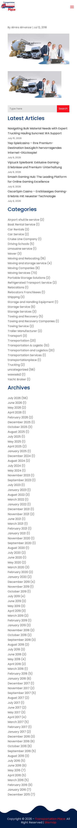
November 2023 (19, 475)
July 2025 (14, 437)
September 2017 (19, 693)
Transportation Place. (50, 819)
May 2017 (14, 712)
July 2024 (14, 466)
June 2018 (14, 654)
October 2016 (17, 746)
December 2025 (19, 422)
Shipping (14, 297)
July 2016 (14, 761)
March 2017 (16, 722)
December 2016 (19, 736)
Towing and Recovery (23, 316)
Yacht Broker (17, 379)
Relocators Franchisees (24, 292)
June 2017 (14, 707)
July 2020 (14, 553)
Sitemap (50, 822)
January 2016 (17, 790)
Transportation (18, 341)
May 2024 (14, 470)
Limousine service (20, 249)
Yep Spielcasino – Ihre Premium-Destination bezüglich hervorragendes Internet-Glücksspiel (35, 148)
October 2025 (17, 427)
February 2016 (17, 785)
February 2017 (17, 727)
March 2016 (16, 780)
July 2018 (14, 649)
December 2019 (19, 582)
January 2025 (17, 451)
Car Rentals (16, 229)
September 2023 (19, 480)
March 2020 (16, 567)
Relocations (16, 287)
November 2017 (19, 688)
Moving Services (19, 273)
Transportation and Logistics (28, 350)
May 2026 (14, 408)
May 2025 (14, 442)
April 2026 (15, 412)
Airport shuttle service (23, 220)
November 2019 (18, 587)
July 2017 (14, 703)
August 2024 (16, 461)
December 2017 (19, 683)
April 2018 (14, 664)
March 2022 (16, 499)
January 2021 (17, 533)
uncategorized (18, 370)
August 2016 (16, 756)
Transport (15, 336)
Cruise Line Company (22, 239)
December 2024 (19, 456)
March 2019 (15, 616)
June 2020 (15, 557)
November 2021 (18, 514)
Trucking (14, 365)
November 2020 (19, 538)
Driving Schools (18, 244)
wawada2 (14, 374)
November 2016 (19, 741)
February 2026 (18, 417)
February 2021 (17, 528)
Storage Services (20, 312)
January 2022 (17, 504)
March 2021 (15, 524)
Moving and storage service (27, 263)
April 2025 (15, 446)
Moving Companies (21, 268)
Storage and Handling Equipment (31, 302)
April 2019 (14, 611)
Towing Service (18, 326)
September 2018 (19, 640)
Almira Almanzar (21, 27)
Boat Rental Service (21, 224)
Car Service (16, 234)
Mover (12, 254)
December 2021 (19, 509)
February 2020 (18, 572)
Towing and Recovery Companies (31, 321)
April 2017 (14, 717)
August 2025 (16, 432)
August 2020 (16, 548)
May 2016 (14, 770)
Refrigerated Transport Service (30, 283)
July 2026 (14, 398)
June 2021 (14, 519)
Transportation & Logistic (25, 345)
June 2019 (14, 601)
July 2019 (14, 596)
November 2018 (19, 630)
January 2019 (17, 625)
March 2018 (16, 669)
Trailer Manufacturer (22, 331)
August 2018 (16, 645)
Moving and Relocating (24, 258)
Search (63, 108)
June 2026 (15, 403)
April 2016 (14, 775)
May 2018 (14, 659)
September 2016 (19, 751)
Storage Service (19, 307)
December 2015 (19, 794)
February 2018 (17, 674)
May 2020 (14, 562)
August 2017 (16, 698)
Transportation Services (25, 355)
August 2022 (16, 495)
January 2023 (17, 490)
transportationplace (22, 360)
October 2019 (17, 591)
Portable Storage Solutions (26, 278)
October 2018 (17, 635)
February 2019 (17, 620)
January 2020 (17, 577)
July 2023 (14, 485)
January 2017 (17, 732)
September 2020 (20, 543)
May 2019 (14, 606)
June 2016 (14, 765)
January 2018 (17, 679)
